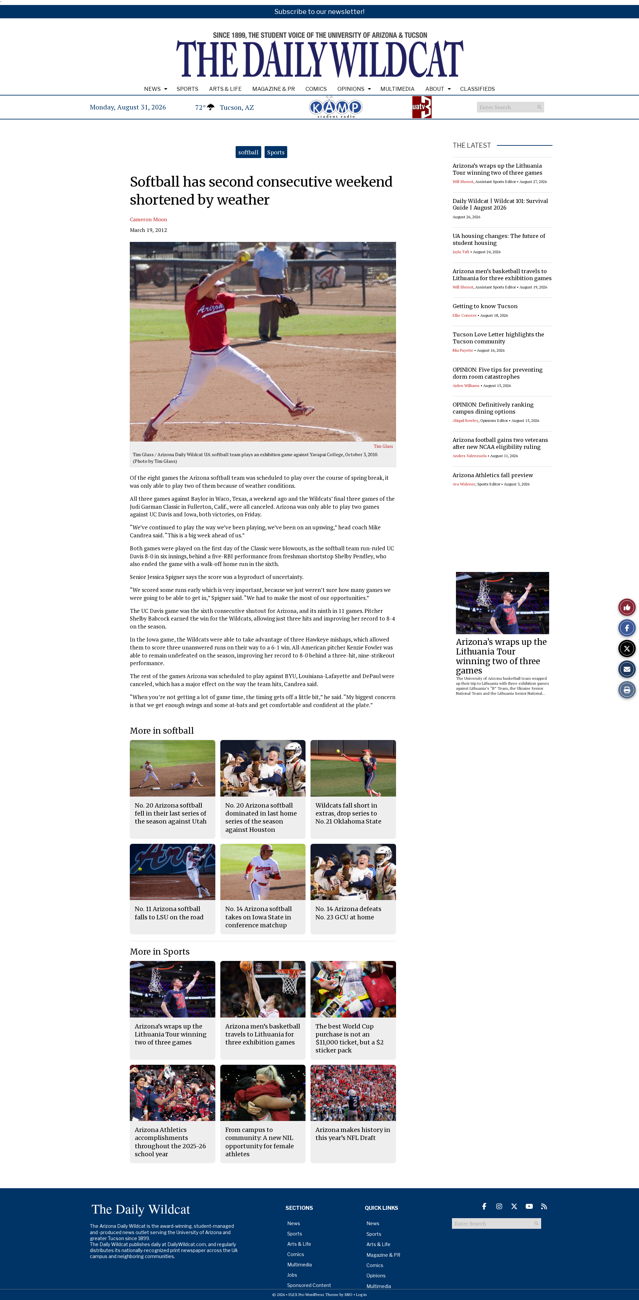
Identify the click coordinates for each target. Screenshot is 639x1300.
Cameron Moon (148, 219)
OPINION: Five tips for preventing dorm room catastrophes (497, 373)
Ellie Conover (465, 315)
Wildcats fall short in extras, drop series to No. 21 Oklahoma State (348, 814)
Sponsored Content (309, 1285)
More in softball (162, 731)
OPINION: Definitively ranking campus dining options (493, 408)
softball (248, 152)
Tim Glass (383, 446)
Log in (361, 1294)
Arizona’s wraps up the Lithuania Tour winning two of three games (497, 169)
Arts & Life (225, 89)
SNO (348, 1294)
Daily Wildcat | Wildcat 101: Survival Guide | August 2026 (500, 204)
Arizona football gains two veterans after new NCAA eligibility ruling (500, 443)
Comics (316, 89)
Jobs (292, 1275)
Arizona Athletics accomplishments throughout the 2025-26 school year (170, 1142)
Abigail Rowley (465, 420)
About (434, 89)
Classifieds (477, 89)
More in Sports (160, 952)
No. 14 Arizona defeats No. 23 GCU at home (348, 913)
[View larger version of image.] (263, 342)
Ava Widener (464, 483)
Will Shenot (463, 181)
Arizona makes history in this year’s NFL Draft (353, 1134)
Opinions (350, 89)
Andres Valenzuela (470, 455)
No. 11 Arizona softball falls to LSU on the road (169, 913)
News (152, 89)
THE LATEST (472, 145)
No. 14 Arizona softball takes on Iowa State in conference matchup (258, 917)
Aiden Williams (466, 385)
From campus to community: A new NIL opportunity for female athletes (259, 1142)
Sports (187, 89)
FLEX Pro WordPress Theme (313, 1294)
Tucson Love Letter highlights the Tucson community (498, 338)
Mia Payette (463, 350)
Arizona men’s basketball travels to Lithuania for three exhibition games (502, 274)
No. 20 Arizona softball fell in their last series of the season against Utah (171, 814)
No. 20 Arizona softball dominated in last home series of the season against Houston (261, 818)
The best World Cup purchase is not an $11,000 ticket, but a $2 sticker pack (350, 1038)
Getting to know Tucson (485, 306)
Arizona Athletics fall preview (493, 475)
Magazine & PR (273, 89)
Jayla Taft (461, 251)
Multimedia (397, 89)
